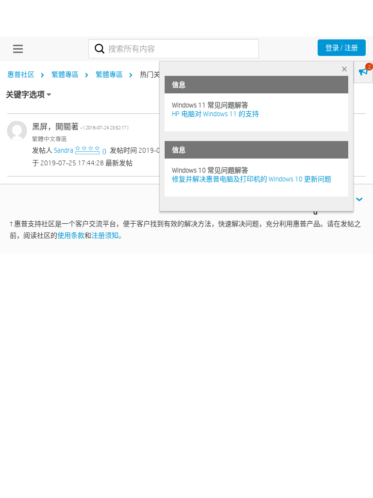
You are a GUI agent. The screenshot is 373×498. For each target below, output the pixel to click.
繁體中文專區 (49, 138)
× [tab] (344, 69)
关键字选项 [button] (25, 94)
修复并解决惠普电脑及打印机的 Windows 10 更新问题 (251, 179)
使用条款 (71, 235)
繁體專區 (65, 74)
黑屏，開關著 (80, 127)
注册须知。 (108, 235)
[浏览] (15, 48)
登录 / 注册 (341, 47)
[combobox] (173, 48)
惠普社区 (20, 74)
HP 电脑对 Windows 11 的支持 (215, 113)
